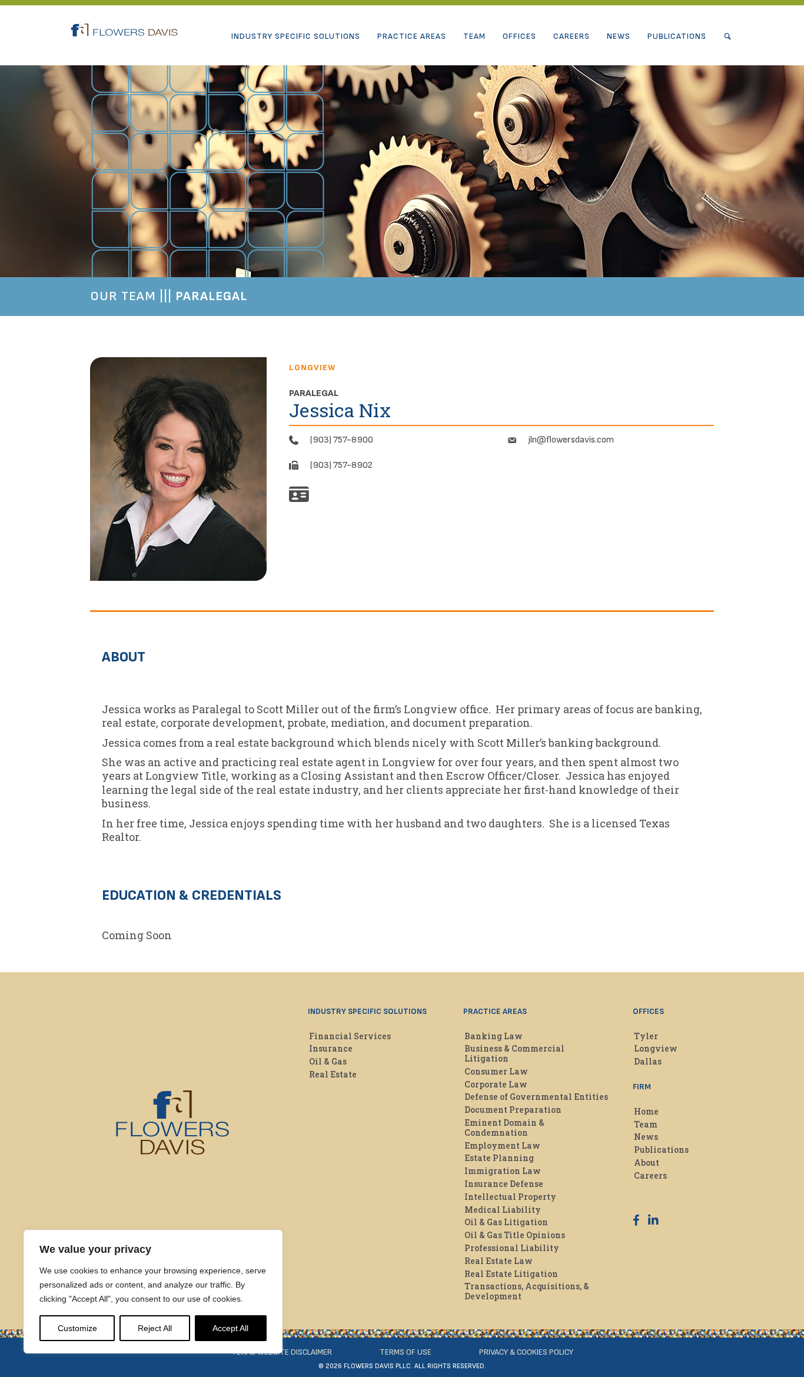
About (646, 1162)
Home (646, 1111)
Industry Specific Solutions (295, 36)
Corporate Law (495, 1084)
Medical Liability (502, 1209)
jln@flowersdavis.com (571, 439)
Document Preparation (513, 1109)
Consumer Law (496, 1071)
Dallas (648, 1061)
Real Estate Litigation (511, 1273)
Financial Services (350, 1036)
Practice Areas (411, 36)
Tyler (646, 1036)
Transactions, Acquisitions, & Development (526, 1291)
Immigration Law (502, 1170)
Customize (77, 1328)
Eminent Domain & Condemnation (504, 1127)
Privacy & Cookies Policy (526, 1352)
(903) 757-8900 (341, 439)
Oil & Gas (328, 1061)
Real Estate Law (498, 1260)
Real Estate (333, 1074)
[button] (730, 36)
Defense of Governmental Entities (536, 1096)
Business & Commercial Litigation (514, 1053)
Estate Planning (499, 1157)
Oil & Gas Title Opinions (514, 1234)
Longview (655, 1048)
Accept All (230, 1328)
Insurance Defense (503, 1183)
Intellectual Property (510, 1196)
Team (474, 36)
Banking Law (493, 1036)
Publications (676, 36)
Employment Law (502, 1145)
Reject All (155, 1328)
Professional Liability (511, 1247)
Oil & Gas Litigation (506, 1222)
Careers (571, 36)
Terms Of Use (405, 1352)
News (618, 36)
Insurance (331, 1048)
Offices (519, 36)
